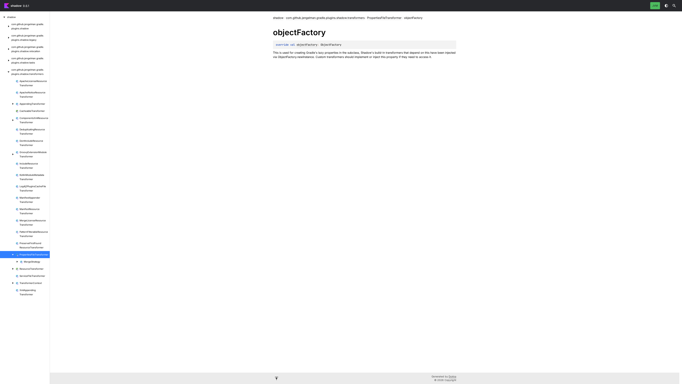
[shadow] (3, 17)
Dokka (452, 376)
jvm (655, 5)
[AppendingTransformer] (8, 103)
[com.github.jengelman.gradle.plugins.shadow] (5, 26)
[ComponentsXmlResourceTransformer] (8, 120)
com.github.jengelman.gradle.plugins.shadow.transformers (325, 18)
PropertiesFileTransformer (384, 18)
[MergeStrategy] (10, 261)
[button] (674, 5)
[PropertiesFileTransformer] (8, 254)
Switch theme (666, 5)
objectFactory (307, 45)
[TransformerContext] (8, 283)
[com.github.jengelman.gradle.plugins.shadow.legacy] (5, 37)
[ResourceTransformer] (8, 268)
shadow (16, 5)
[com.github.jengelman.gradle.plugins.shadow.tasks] (5, 60)
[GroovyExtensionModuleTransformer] (8, 154)
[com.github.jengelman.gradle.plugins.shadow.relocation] (5, 49)
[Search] (674, 5)
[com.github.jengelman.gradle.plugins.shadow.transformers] (5, 72)
